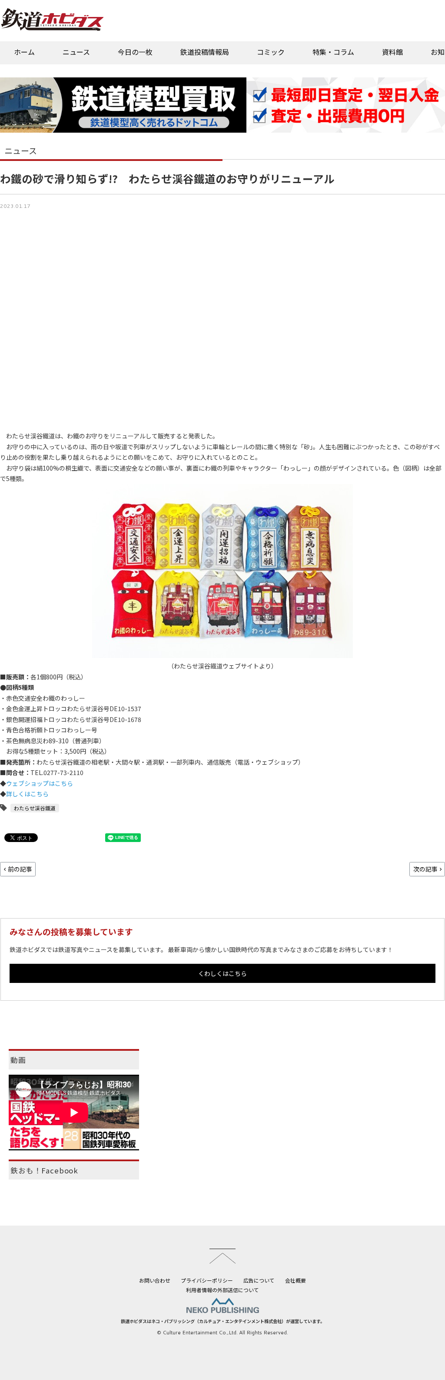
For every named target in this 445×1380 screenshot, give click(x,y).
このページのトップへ (222, 1256)
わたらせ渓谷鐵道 (35, 808)
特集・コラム (333, 52)
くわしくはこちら (222, 973)
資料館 (392, 52)
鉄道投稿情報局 (204, 52)
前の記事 (20, 869)
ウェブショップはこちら (39, 783)
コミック (271, 52)
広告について (259, 1280)
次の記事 (425, 869)
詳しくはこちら (27, 793)
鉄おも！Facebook (44, 1170)
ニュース (76, 52)
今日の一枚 (135, 52)
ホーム (24, 52)
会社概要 (295, 1280)
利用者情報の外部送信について (222, 1289)
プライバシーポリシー (207, 1280)
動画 (18, 1060)
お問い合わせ (154, 1280)
